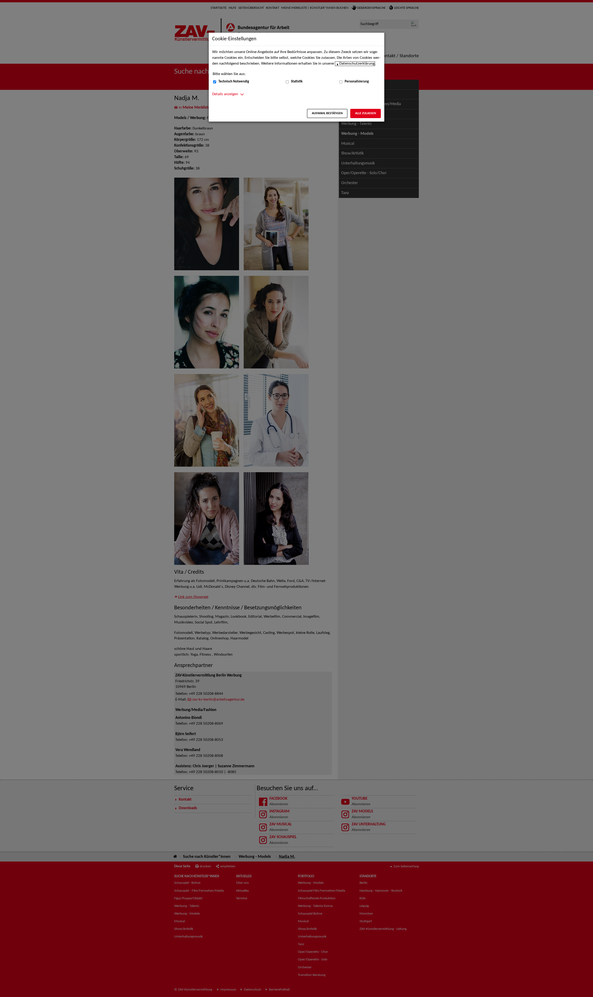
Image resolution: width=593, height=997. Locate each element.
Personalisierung (357, 81)
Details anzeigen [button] (225, 94)
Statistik (297, 81)
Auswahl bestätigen (327, 113)
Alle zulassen (365, 113)
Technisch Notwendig (233, 81)
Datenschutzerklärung (357, 64)
